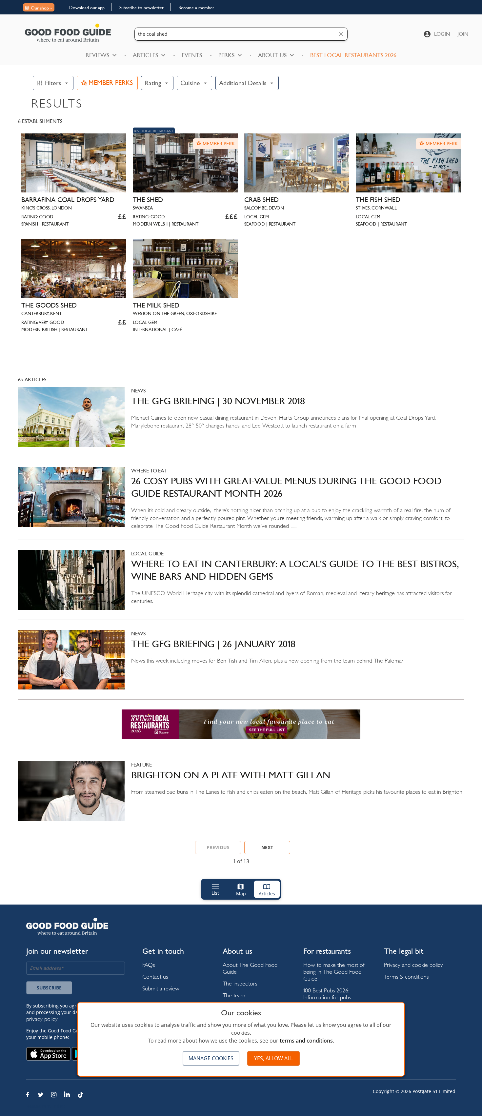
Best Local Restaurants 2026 (353, 55)
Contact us (155, 976)
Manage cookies (211, 1058)
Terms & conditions (406, 976)
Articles (145, 55)
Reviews (97, 55)
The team (234, 995)
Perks (226, 55)
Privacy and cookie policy (413, 964)
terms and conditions (306, 1040)
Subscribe (49, 988)
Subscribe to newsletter (141, 7)
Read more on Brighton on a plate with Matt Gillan (241, 796)
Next (267, 847)
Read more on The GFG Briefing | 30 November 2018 (241, 422)
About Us (272, 55)
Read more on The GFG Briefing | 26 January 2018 (241, 665)
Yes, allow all (273, 1058)
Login (442, 34)
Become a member (196, 7)
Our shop (40, 7)
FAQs (148, 964)
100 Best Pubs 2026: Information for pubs (327, 994)
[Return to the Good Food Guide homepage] (68, 33)
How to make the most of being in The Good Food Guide (334, 971)
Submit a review (160, 988)
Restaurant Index (45, 1106)
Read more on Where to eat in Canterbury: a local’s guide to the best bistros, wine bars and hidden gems (241, 585)
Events (192, 55)
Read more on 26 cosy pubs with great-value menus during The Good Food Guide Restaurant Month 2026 (241, 503)
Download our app (87, 7)
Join (463, 34)
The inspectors (240, 983)
